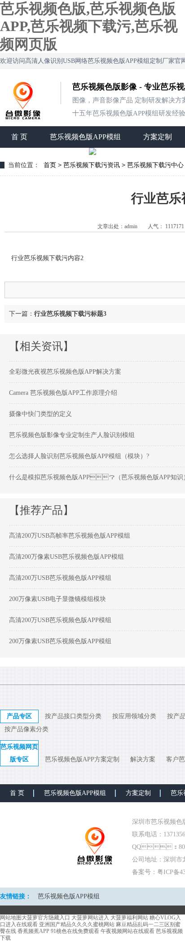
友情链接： (15, 896)
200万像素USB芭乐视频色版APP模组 (60, 641)
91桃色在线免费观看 (75, 931)
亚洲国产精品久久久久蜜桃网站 (77, 924)
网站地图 (11, 917)
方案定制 (157, 137)
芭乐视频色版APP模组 (85, 137)
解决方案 (142, 759)
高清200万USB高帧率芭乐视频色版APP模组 (69, 535)
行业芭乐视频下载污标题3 (70, 313)
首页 (50, 165)
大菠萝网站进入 (90, 917)
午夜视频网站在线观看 (127, 931)
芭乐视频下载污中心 (155, 165)
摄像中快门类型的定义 (40, 414)
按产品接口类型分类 (73, 716)
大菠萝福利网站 (129, 917)
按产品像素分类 (26, 729)
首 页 (19, 137)
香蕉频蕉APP (33, 931)
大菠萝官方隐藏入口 (46, 917)
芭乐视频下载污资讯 (91, 165)
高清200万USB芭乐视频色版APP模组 (60, 577)
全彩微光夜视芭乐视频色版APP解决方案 (65, 371)
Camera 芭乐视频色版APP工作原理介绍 (63, 392)
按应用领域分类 (134, 716)
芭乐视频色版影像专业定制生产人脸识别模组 (72, 435)
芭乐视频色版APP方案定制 (82, 759)
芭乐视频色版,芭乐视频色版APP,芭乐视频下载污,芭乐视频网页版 (89, 26)
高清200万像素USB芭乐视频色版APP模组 (66, 556)
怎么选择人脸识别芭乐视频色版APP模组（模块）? (79, 456)
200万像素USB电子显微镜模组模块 (57, 599)
